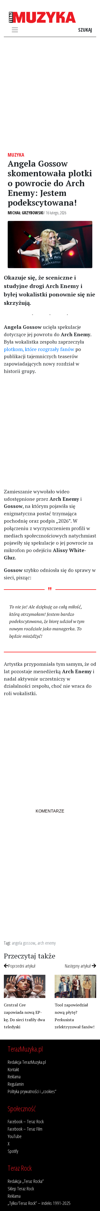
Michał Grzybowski (26, 213)
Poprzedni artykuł (21, 965)
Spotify (13, 1150)
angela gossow (23, 942)
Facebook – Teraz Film (25, 1128)
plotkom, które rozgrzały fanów (39, 349)
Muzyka (16, 154)
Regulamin (16, 1083)
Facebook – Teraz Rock (26, 1121)
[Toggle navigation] (15, 30)
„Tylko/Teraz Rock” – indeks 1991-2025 (39, 1203)
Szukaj (85, 29)
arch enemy (46, 942)
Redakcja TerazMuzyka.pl (27, 1061)
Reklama (14, 1076)
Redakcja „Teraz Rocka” (26, 1181)
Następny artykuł (78, 965)
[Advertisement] (50, 94)
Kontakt (13, 1069)
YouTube (15, 1136)
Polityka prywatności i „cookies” (32, 1091)
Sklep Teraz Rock (21, 1188)
